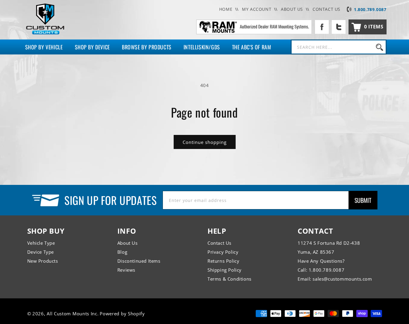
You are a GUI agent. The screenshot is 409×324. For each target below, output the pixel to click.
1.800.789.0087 (370, 9)
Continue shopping (205, 142)
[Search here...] (379, 47)
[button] (367, 26)
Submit (363, 200)
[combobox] (338, 47)
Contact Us (219, 243)
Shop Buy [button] (46, 230)
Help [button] (216, 230)
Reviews (126, 270)
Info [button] (126, 230)
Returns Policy (223, 261)
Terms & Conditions (229, 279)
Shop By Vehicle (44, 47)
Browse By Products (147, 47)
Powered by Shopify (122, 314)
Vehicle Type (41, 243)
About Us (127, 243)
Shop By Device (92, 47)
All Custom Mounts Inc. (73, 314)
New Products (42, 261)
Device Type (40, 252)
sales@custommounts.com (342, 279)
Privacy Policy (222, 252)
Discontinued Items (138, 261)
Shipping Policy (224, 270)
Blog (122, 252)
